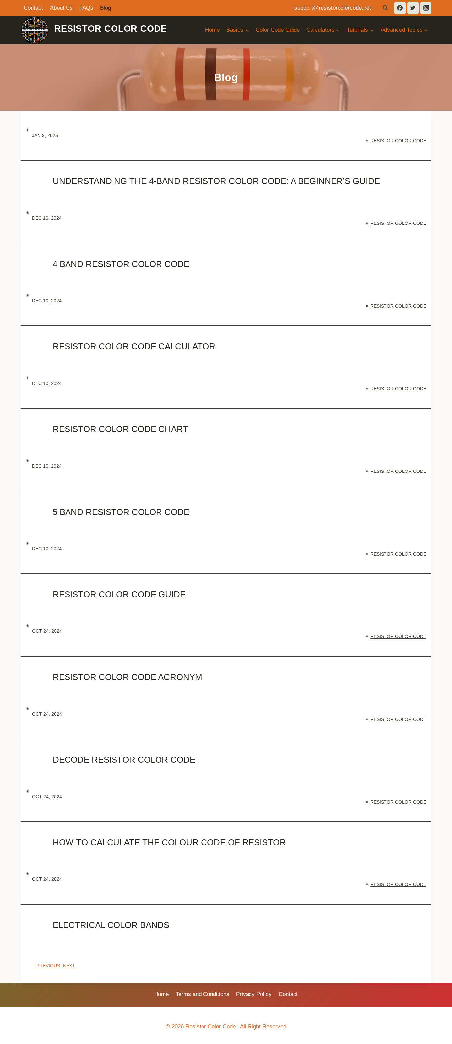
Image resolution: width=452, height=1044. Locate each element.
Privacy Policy (254, 994)
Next (69, 965)
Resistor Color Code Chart (120, 429)
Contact (33, 8)
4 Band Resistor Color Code (121, 264)
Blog (105, 8)
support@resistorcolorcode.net (332, 8)
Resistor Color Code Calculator (134, 346)
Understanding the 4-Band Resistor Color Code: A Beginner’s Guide (216, 181)
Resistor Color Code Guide (119, 594)
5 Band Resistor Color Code (121, 512)
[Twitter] (413, 8)
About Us (61, 8)
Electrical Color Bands (111, 925)
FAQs (86, 8)
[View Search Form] (385, 8)
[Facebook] (400, 8)
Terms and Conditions (202, 994)
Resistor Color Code (398, 140)
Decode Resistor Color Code (124, 759)
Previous (48, 965)
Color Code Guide (278, 30)
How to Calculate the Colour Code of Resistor (169, 842)
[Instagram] (425, 8)
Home (212, 30)
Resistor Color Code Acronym (127, 677)
